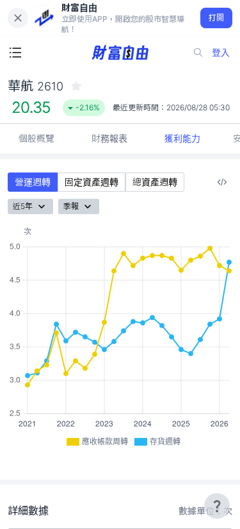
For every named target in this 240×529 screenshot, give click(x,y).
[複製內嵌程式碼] (222, 182)
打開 (217, 17)
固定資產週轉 (91, 181)
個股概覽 (36, 138)
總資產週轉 (154, 181)
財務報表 (109, 138)
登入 (221, 52)
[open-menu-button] (15, 52)
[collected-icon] (76, 86)
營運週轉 (33, 181)
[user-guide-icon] (217, 506)
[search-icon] (198, 52)
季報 (71, 206)
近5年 (23, 206)
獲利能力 (182, 138)
